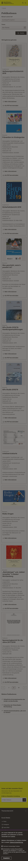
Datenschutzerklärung (16, 842)
